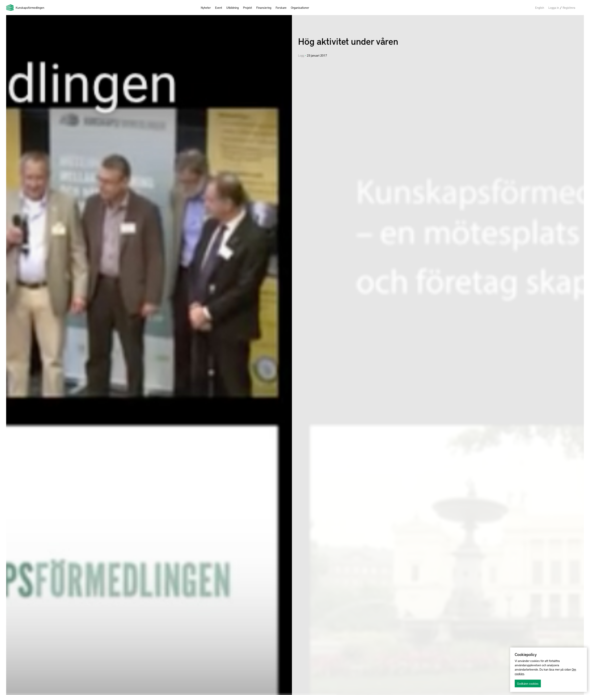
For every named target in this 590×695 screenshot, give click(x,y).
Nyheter (206, 8)
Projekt (247, 8)
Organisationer (300, 8)
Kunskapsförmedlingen (30, 8)
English (539, 8)
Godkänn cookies (528, 683)
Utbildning (232, 8)
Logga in (553, 8)
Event (218, 8)
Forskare (281, 8)
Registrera (569, 8)
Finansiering (263, 8)
